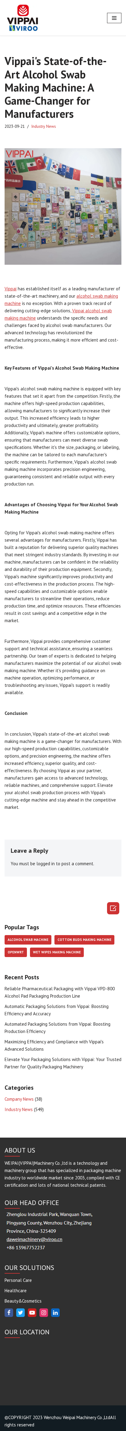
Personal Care (18, 1280)
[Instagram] (43, 1312)
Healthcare (16, 1290)
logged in (45, 863)
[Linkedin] (55, 1312)
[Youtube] (32, 1312)
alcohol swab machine (28, 940)
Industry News (43, 126)
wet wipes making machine (57, 952)
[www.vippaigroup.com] (23, 17)
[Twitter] (20, 1312)
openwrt (16, 952)
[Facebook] (9, 1312)
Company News (19, 1099)
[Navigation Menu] (114, 18)
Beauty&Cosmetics (23, 1301)
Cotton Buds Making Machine (84, 940)
